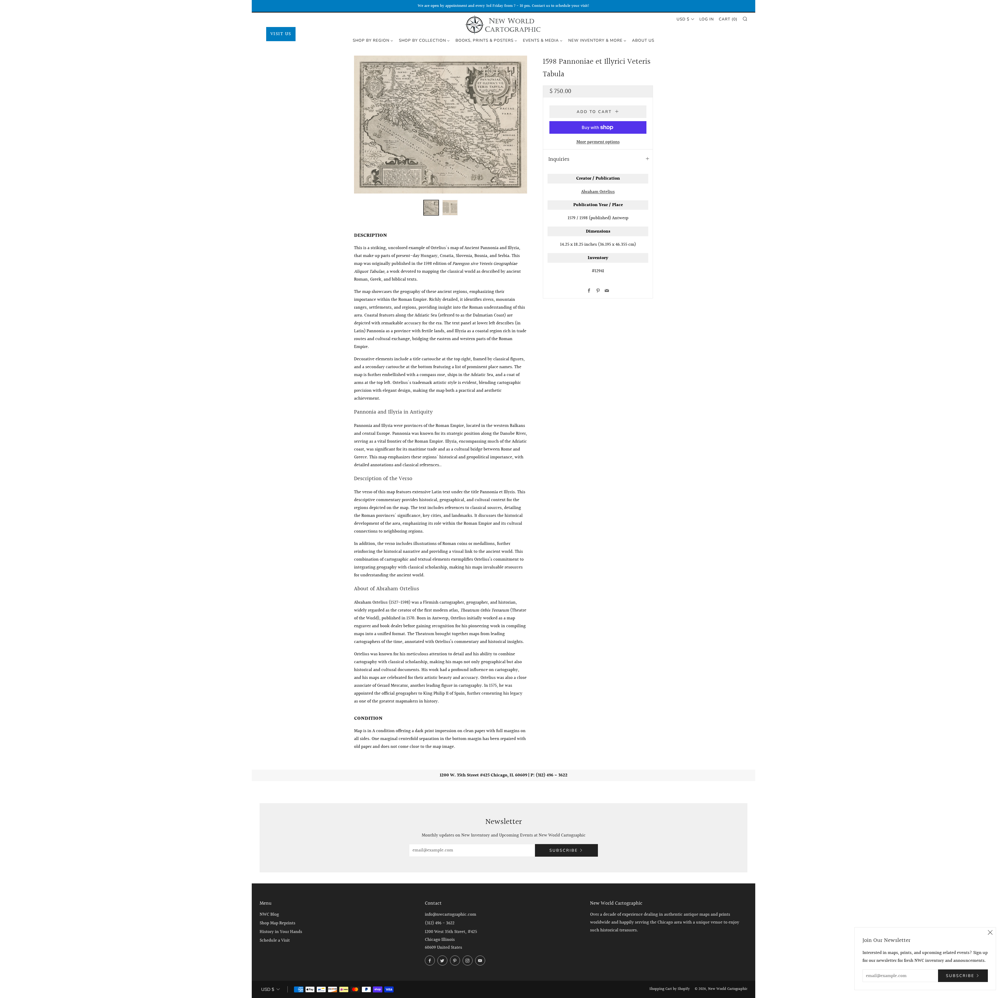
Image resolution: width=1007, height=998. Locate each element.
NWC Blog (269, 914)
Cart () (728, 19)
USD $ (683, 19)
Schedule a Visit (275, 940)
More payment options (598, 142)
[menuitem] (373, 40)
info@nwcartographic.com (450, 914)
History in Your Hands (281, 931)
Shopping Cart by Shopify (669, 989)
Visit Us (280, 34)
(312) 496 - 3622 (439, 923)
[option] (440, 125)
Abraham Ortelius (598, 191)
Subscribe (563, 850)
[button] (431, 208)
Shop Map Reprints (277, 923)
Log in (706, 19)
